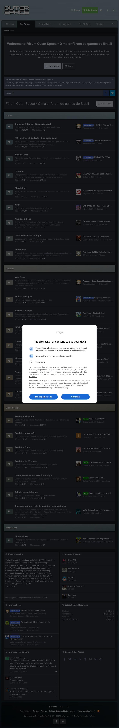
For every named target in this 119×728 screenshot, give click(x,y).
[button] (59, 362)
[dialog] (59, 364)
